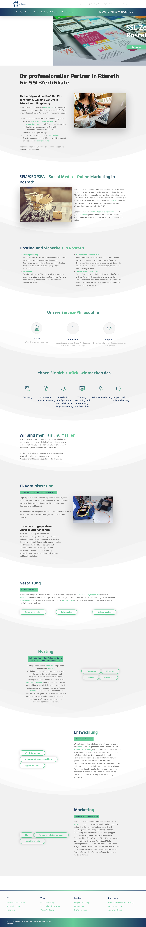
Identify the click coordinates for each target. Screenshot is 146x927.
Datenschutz (24, 921)
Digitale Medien (80, 910)
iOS (89, 746)
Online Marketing (47, 910)
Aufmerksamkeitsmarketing (102, 212)
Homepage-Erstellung (32, 124)
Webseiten (24, 597)
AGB (31, 921)
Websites (49, 665)
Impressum (10, 924)
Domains (51, 668)
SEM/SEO (113, 200)
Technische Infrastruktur (50, 906)
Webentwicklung (42, 141)
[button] (33, 612)
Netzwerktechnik (13, 906)
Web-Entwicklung (47, 902)
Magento (50, 121)
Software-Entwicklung (83, 749)
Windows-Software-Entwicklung (120, 902)
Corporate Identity (81, 902)
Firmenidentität (26, 600)
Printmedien (79, 906)
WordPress (35, 121)
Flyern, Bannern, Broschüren (88, 595)
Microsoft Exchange (34, 682)
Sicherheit (32, 690)
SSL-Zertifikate (53, 135)
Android (80, 746)
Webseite (78, 824)
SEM (24, 129)
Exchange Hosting (30, 254)
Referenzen (48, 107)
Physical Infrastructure (16, 902)
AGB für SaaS (38, 921)
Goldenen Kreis (81, 214)
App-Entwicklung (115, 910)
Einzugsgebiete (47, 921)
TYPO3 (43, 121)
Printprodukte (68, 600)
